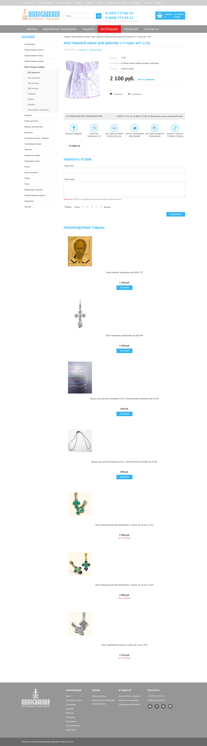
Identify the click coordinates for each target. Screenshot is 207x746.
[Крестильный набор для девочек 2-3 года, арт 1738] (83, 79)
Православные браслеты (129, 704)
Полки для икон (99, 703)
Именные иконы (99, 696)
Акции (68, 696)
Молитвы (89, 2)
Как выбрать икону (74, 700)
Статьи (99, 2)
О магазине (135, 2)
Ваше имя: (69, 165)
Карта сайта (71, 730)
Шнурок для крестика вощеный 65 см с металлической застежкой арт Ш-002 (124, 461)
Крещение (70, 717)
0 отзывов (81, 49)
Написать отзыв (95, 49)
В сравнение (136, 94)
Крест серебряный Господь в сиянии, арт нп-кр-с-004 (124, 645)
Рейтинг (68, 207)
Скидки (78, 2)
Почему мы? (29, 2)
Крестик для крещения (129, 700)
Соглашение (71, 721)
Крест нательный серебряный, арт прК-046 (124, 335)
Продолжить (176, 214)
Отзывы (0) (74, 146)
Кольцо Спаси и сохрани (129, 696)
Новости (158, 2)
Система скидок (64, 2)
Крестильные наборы (81, 36)
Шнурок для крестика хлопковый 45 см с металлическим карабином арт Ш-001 (124, 398)
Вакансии (70, 713)
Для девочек (98, 36)
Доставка (70, 708)
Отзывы (148, 2)
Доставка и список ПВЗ (116, 2)
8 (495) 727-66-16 (119, 13)
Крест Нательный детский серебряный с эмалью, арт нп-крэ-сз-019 (124, 585)
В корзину (124, 288)
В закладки (118, 94)
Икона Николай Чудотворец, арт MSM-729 (124, 272)
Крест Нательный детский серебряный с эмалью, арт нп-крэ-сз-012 (124, 525)
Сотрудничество (46, 2)
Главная (67, 36)
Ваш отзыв (69, 179)
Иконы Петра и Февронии (103, 700)
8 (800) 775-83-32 (119, 17)
